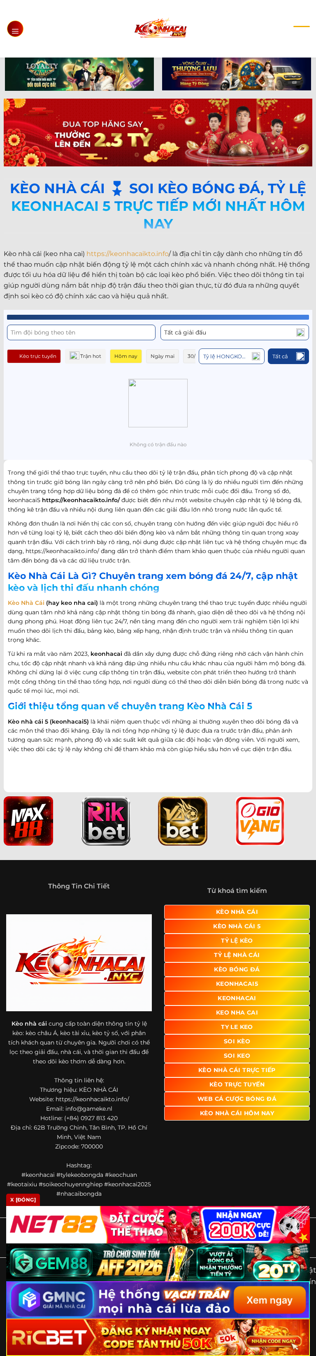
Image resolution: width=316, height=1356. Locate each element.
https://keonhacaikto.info (127, 254)
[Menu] (15, 29)
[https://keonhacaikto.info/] (160, 28)
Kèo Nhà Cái (26, 603)
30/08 (195, 356)
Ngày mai (162, 356)
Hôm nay (125, 356)
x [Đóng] (23, 1200)
